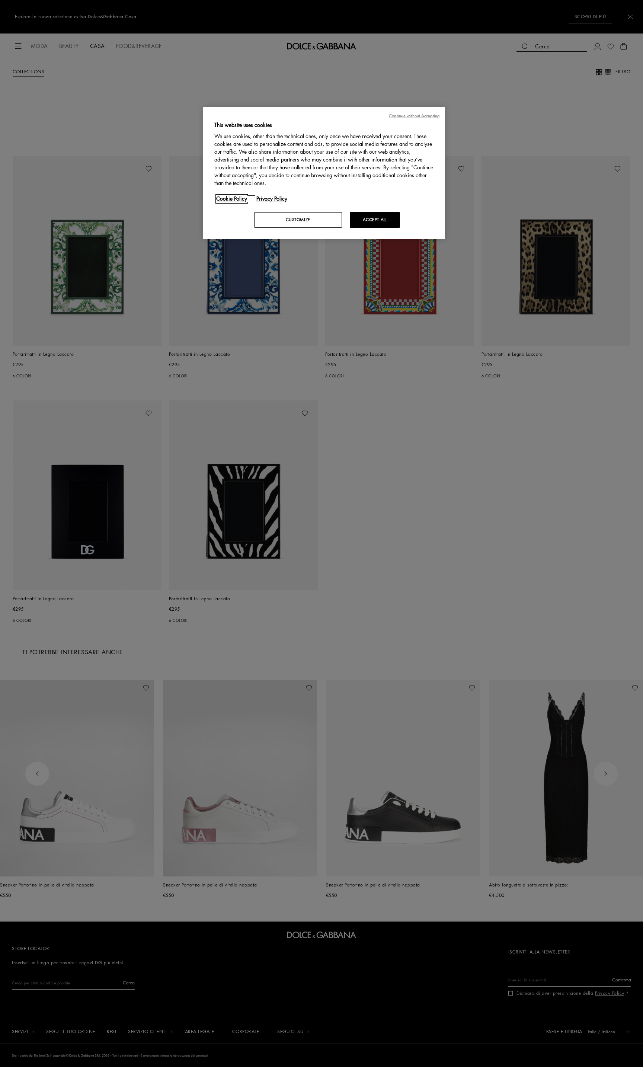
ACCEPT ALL (375, 220)
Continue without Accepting (414, 116)
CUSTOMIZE (298, 220)
